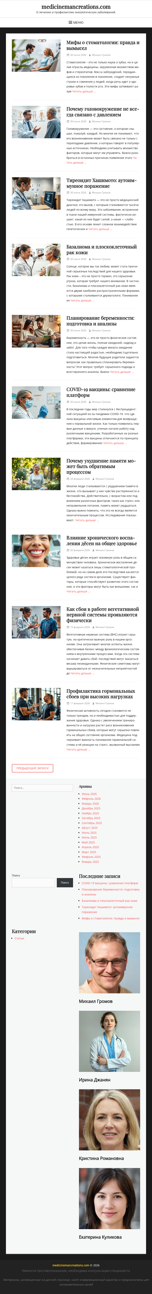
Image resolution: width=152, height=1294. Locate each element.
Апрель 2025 (90, 847)
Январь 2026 (90, 803)
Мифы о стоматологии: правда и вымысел (103, 45)
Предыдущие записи (32, 768)
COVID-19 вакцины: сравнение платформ (100, 392)
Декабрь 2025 (91, 808)
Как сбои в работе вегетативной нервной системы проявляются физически (102, 614)
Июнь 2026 (89, 794)
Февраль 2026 (91, 798)
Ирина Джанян (94, 1080)
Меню (78, 22)
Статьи (19, 938)
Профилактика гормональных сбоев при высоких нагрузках (100, 694)
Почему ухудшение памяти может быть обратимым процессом (101, 466)
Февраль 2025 (91, 857)
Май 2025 (88, 842)
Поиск (16, 875)
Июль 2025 (89, 833)
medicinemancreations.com (76, 6)
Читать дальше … (84, 91)
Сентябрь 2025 (92, 823)
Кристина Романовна (101, 1158)
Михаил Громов (101, 55)
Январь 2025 (90, 862)
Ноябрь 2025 (90, 813)
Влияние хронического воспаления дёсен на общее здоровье (101, 540)
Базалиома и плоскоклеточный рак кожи (101, 249)
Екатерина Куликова (100, 1237)
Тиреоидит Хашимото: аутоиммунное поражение (101, 183)
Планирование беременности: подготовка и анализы (100, 321)
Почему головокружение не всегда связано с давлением (102, 111)
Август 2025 (90, 828)
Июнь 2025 (89, 837)
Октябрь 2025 (91, 818)
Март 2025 (89, 852)
